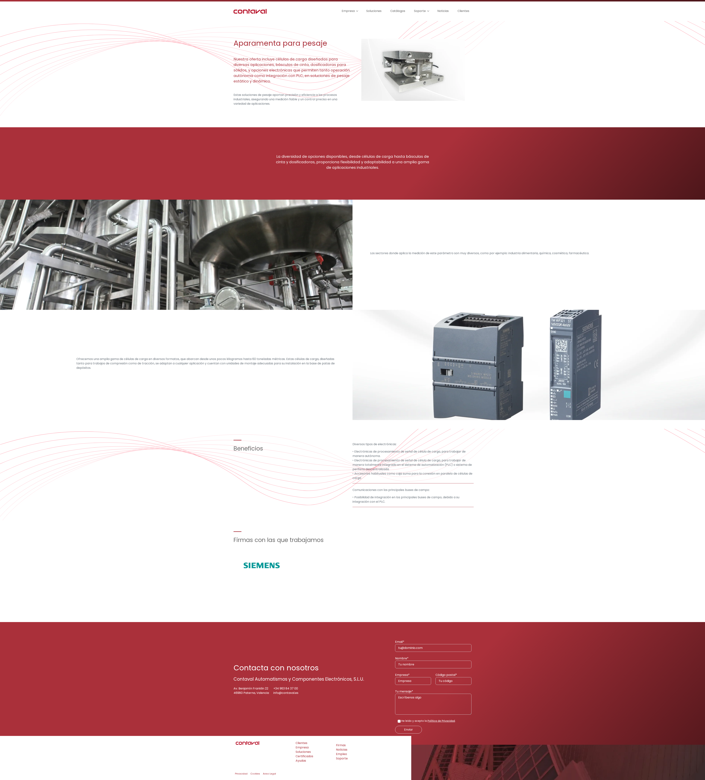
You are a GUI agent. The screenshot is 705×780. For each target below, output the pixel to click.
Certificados (304, 756)
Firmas (341, 745)
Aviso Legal (269, 773)
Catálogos (397, 11)
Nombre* (401, 658)
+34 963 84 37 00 (285, 688)
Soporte (420, 11)
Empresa (348, 11)
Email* (399, 642)
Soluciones (374, 11)
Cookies (255, 773)
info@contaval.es (285, 693)
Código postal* (446, 675)
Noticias (443, 11)
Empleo (341, 754)
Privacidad (241, 773)
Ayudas (301, 761)
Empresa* (402, 675)
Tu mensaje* (404, 691)
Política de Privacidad (441, 721)
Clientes (463, 11)
